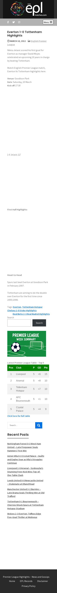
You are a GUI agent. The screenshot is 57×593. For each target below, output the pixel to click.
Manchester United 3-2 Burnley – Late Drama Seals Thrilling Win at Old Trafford (25, 493)
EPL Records (26, 581)
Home (12, 581)
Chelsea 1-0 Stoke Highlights (22, 310)
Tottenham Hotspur (32, 307)
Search (10, 317)
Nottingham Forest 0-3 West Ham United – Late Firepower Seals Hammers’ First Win (24, 447)
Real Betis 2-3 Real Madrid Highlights (31, 314)
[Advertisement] (26, 542)
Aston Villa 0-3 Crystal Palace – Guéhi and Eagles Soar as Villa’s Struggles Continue (25, 459)
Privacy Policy (28, 586)
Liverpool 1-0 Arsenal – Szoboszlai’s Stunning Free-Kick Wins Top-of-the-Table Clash (25, 472)
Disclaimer (42, 581)
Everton (17, 307)
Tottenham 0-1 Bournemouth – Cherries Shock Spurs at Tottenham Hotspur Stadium (25, 505)
